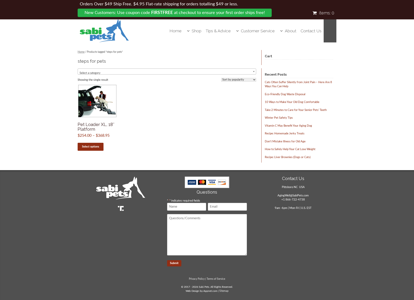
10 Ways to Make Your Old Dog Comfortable (292, 102)
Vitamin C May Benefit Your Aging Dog (288, 125)
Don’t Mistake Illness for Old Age (285, 141)
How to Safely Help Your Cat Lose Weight (290, 149)
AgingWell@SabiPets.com (293, 195)
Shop (196, 30)
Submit (174, 263)
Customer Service (258, 30)
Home (175, 30)
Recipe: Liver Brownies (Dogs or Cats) (287, 157)
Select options (90, 146)
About (290, 30)
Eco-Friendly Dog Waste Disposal (285, 94)
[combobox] (167, 71)
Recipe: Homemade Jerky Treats (284, 133)
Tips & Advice (218, 30)
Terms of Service (216, 279)
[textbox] (167, 73)
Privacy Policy (197, 279)
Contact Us (311, 30)
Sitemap (224, 291)
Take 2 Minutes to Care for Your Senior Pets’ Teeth (296, 110)
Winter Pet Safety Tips (279, 118)
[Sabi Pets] (104, 30)
